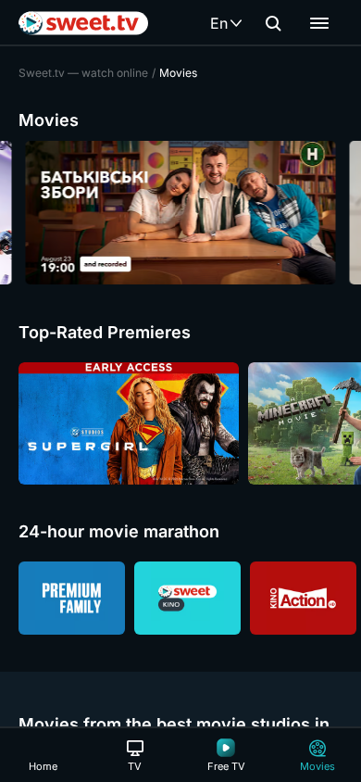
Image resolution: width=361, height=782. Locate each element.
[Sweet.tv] (83, 23)
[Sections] (319, 23)
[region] (180, 212)
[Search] (273, 23)
